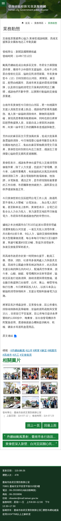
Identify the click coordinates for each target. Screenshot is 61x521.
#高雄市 (7, 354)
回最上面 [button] (50, 425)
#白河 (29, 350)
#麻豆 (43, 350)
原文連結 (8, 335)
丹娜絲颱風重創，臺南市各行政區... (31, 436)
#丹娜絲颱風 (17, 350)
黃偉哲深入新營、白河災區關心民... (30, 444)
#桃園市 (52, 350)
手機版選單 (3, 3)
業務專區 (38, 23)
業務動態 (52, 23)
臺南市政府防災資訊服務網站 (30, 8)
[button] (11, 373)
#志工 (16, 354)
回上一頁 (33, 425)
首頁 (27, 23)
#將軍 (36, 350)
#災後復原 (26, 354)
